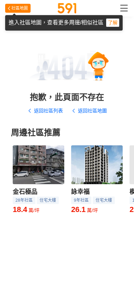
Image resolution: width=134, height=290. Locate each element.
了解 (113, 22)
